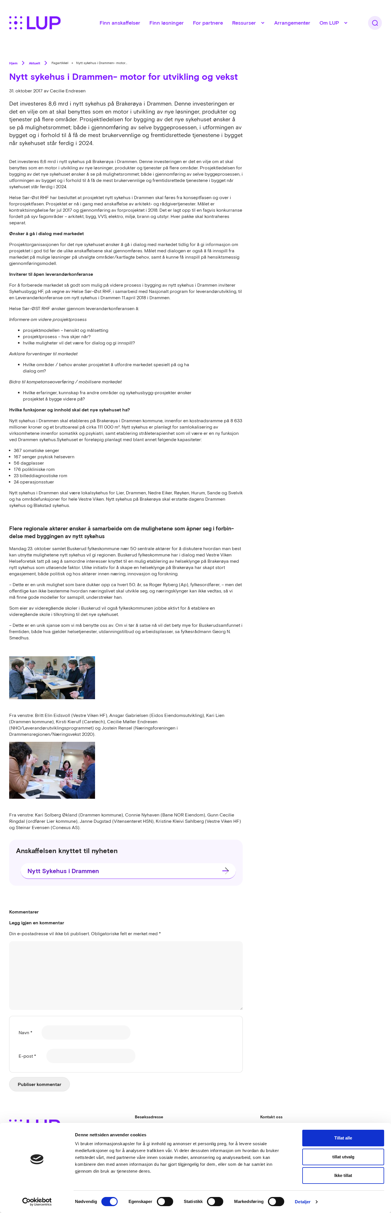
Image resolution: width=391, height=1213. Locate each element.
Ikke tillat (343, 1175)
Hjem (13, 63)
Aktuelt (34, 63)
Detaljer (303, 1201)
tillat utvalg (343, 1156)
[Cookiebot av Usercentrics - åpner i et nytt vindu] (37, 1202)
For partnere (208, 23)
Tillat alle (343, 1137)
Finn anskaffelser (120, 23)
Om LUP (329, 23)
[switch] (165, 1201)
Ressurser (244, 23)
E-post (27, 1056)
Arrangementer (292, 23)
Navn (25, 1032)
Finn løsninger (166, 23)
